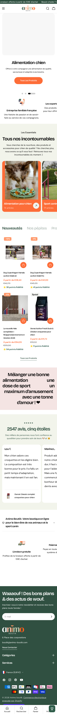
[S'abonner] (51, 617)
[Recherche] (48, 8)
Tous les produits (28, 80)
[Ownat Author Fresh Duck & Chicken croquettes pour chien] (42, 308)
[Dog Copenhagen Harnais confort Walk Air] (15, 252)
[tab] (12, 228)
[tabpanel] (28, 293)
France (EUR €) (13, 672)
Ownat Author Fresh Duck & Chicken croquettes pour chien (41, 331)
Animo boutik (16, 697)
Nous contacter (9, 647)
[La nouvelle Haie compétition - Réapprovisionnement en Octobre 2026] (15, 308)
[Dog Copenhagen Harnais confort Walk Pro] (42, 252)
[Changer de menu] (3, 8)
